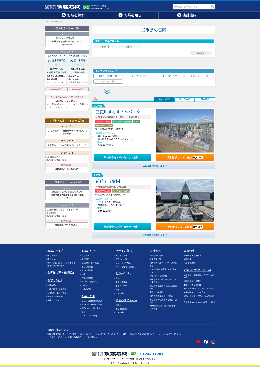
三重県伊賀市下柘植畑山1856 (112, 194)
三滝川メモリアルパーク (118, 112)
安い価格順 (184, 99)
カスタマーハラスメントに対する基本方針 (65, 337)
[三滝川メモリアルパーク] (185, 130)
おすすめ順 (164, 99)
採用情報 (91, 337)
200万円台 (169, 76)
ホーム (47, 21)
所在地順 (205, 99)
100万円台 (138, 76)
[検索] (212, 6)
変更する (200, 53)
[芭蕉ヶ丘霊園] (185, 200)
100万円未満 (108, 76)
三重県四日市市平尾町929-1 (111, 129)
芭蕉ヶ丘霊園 (108, 181)
